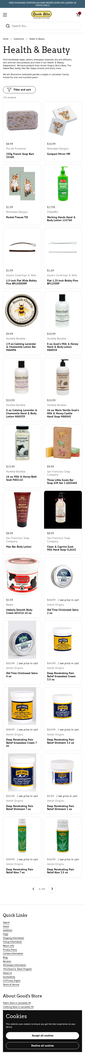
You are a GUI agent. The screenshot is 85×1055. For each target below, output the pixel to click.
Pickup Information (12, 941)
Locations (7, 930)
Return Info (8, 945)
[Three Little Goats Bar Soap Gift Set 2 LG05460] (63, 443)
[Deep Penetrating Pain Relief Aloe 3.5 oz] (63, 836)
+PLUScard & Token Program (17, 968)
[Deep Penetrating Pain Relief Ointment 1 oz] (63, 772)
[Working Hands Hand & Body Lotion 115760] (63, 184)
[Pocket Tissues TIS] (22, 184)
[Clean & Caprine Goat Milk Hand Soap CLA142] (63, 510)
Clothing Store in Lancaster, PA (18, 1006)
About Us (7, 972)
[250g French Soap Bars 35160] (22, 120)
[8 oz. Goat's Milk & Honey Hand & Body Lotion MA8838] (63, 310)
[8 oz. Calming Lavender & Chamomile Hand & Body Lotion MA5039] (22, 377)
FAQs (5, 933)
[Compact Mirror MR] (63, 120)
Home (5, 38)
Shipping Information (13, 937)
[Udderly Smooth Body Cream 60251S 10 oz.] (22, 576)
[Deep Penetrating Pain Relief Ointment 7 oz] (22, 772)
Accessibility (9, 976)
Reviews (7, 961)
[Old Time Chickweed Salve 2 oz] (63, 576)
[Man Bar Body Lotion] (22, 510)
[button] (78, 15)
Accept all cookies (42, 1035)
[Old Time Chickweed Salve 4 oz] (22, 640)
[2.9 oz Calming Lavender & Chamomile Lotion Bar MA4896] (22, 310)
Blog (5, 957)
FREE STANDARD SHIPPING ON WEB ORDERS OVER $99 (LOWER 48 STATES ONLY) (42, 4)
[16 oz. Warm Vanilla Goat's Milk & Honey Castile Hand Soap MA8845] (63, 377)
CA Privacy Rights (11, 980)
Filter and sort (22, 89)
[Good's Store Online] (41, 15)
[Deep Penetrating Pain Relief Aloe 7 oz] (22, 836)
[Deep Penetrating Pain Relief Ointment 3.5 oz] (63, 706)
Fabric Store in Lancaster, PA (17, 1002)
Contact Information (13, 953)
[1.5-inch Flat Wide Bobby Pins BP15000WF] (22, 247)
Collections (19, 38)
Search (6, 922)
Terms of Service (11, 984)
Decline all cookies (42, 1045)
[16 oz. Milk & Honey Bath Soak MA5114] (22, 443)
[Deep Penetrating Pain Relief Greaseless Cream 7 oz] (22, 706)
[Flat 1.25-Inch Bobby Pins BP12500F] (63, 247)
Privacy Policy (10, 949)
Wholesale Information (14, 964)
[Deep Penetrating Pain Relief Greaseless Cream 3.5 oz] (63, 640)
